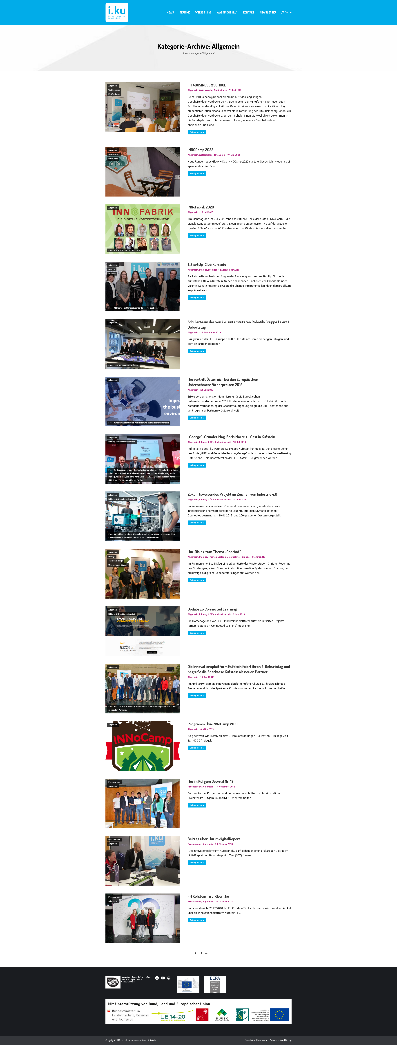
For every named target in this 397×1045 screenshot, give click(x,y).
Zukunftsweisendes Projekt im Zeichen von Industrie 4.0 (232, 494)
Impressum (262, 1040)
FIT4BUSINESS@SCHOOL (207, 84)
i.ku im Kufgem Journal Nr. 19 (211, 781)
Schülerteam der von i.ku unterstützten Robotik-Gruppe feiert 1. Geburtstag (239, 324)
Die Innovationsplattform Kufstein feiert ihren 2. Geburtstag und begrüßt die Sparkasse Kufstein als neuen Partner (239, 669)
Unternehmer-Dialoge (117, 565)
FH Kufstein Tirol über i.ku (208, 896)
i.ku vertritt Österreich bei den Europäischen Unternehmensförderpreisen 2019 (223, 382)
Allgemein (112, 86)
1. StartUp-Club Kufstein (207, 264)
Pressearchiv (114, 782)
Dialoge (111, 269)
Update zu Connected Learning (212, 608)
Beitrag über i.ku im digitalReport (214, 838)
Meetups (112, 274)
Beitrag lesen (196, 132)
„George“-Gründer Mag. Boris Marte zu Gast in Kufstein (231, 436)
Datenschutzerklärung (281, 1040)
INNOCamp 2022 (200, 149)
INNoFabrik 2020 (201, 206)
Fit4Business (114, 94)
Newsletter (250, 1040)
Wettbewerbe (114, 90)
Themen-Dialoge (115, 561)
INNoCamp (113, 159)
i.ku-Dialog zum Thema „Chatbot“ (214, 551)
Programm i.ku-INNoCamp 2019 (213, 723)
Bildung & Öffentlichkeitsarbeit (121, 442)
